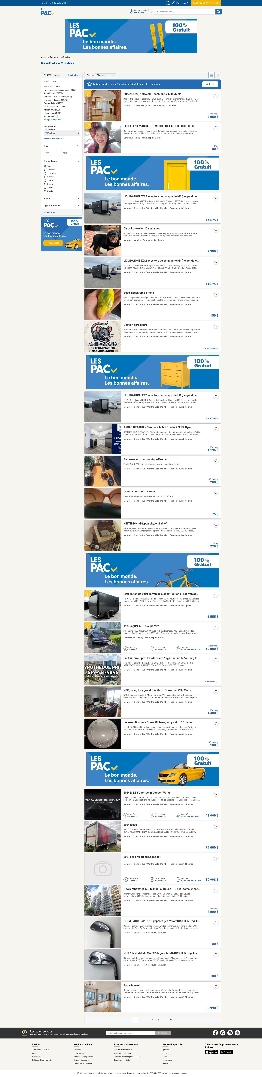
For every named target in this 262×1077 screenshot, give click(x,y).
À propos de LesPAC (40, 1050)
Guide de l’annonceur (122, 1053)
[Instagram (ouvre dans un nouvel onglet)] (230, 1035)
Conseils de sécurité (82, 1060)
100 (170, 1020)
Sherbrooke (167, 1060)
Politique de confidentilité (42, 1060)
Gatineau (166, 1063)
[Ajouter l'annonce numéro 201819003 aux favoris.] (215, 724)
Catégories (50, 81)
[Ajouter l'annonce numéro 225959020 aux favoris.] (215, 429)
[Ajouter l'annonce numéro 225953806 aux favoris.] (215, 987)
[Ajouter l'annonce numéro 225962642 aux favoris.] (215, 859)
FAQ (34, 1053)
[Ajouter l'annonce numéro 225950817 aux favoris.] (215, 230)
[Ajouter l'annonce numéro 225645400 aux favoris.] (215, 128)
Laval (165, 1057)
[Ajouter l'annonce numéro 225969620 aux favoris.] (215, 794)
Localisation (50, 126)
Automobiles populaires (83, 1057)
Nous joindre (37, 1057)
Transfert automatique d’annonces (127, 1057)
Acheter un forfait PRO (123, 1050)
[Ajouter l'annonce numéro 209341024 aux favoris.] (215, 525)
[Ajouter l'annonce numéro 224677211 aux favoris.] (215, 891)
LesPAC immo (79, 1053)
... (164, 1020)
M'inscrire (163, 1033)
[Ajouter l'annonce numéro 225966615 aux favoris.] (215, 827)
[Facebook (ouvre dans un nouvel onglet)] (215, 1035)
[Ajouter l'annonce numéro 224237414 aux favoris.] (215, 596)
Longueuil (166, 1053)
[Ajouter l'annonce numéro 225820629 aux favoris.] (215, 628)
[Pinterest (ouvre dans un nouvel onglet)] (222, 1035)
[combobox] (184, 11)
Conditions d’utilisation (83, 1063)
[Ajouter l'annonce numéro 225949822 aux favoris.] (215, 692)
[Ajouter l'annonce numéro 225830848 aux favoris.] (215, 955)
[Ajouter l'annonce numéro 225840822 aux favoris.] (215, 923)
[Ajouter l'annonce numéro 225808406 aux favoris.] (215, 96)
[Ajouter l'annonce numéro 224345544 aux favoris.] (215, 198)
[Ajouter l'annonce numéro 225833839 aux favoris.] (215, 327)
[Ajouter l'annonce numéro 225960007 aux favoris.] (215, 493)
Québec (166, 1050)
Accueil (44, 57)
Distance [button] (101, 75)
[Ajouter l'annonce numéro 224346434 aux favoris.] (215, 262)
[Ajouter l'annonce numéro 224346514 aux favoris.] (215, 397)
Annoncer (77, 1050)
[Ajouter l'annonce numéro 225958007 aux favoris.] (215, 461)
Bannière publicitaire (122, 1060)
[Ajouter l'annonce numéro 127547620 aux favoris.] (215, 660)
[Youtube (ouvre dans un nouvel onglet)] (238, 1035)
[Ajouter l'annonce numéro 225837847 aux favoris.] (215, 295)
